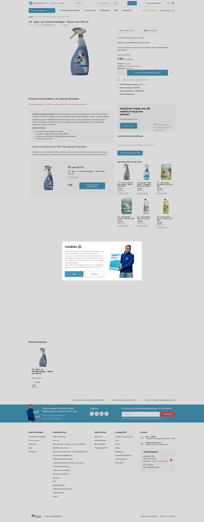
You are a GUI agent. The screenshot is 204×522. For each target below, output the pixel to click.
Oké (74, 274)
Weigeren (99, 265)
